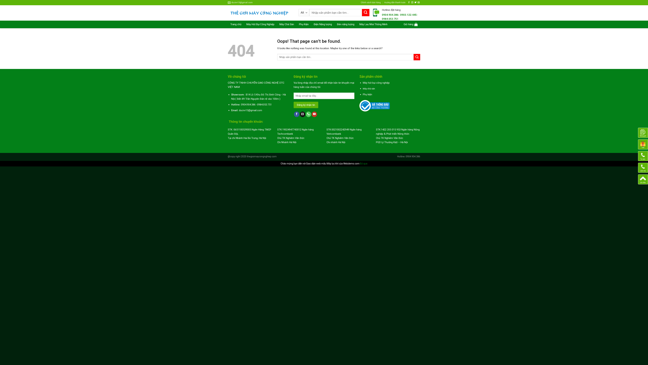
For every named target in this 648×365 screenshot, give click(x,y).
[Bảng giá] (643, 132)
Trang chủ (235, 24)
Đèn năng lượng (345, 24)
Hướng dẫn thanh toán (395, 2)
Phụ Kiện (304, 24)
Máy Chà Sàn (286, 24)
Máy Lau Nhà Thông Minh (373, 24)
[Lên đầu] (643, 179)
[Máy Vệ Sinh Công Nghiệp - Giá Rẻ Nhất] (260, 13)
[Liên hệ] (643, 167)
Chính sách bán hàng (371, 2)
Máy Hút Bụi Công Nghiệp (260, 24)
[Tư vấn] (643, 155)
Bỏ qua (363, 163)
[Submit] (365, 12)
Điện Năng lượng (323, 24)
